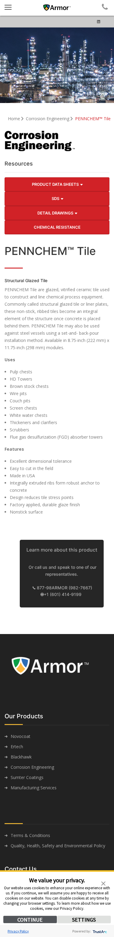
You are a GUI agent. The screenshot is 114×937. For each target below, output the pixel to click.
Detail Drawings (55, 213)
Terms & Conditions (30, 835)
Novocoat (20, 736)
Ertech (17, 746)
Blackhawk (21, 757)
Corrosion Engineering (48, 118)
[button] (103, 883)
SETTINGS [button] (84, 919)
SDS (56, 198)
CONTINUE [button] (30, 919)
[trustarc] (99, 931)
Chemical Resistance (57, 227)
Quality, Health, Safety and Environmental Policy (58, 845)
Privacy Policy (18, 931)
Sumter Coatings (27, 777)
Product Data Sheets (56, 184)
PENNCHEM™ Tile (93, 118)
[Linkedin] (98, 21)
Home (14, 118)
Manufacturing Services (34, 787)
